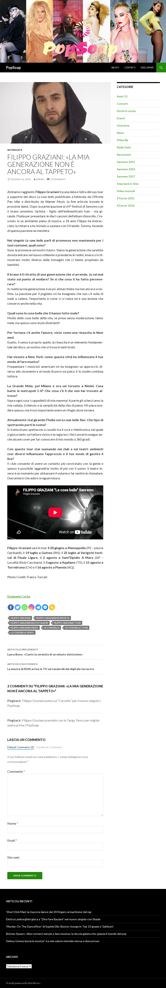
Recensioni (124, 154)
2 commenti (57, 179)
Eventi (121, 118)
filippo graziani (21, 618)
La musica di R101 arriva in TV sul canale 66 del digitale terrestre (50, 667)
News (120, 132)
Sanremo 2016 (126, 169)
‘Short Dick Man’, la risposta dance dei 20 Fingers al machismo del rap (49, 912)
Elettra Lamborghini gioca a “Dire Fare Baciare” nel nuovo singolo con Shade (53, 919)
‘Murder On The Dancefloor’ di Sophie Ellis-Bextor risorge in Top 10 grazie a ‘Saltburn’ (60, 926)
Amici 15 (122, 96)
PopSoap (13, 67)
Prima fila (122, 140)
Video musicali (126, 191)
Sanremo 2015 (126, 162)
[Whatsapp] (24, 607)
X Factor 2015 (125, 198)
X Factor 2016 (125, 205)
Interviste (14, 149)
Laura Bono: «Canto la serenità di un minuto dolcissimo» (45, 652)
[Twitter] (18, 607)
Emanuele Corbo (18, 596)
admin (40, 179)
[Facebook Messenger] (45, 607)
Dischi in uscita (126, 111)
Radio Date (124, 147)
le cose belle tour (76, 627)
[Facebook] (11, 607)
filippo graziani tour (67, 622)
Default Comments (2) (20, 747)
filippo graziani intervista (52, 618)
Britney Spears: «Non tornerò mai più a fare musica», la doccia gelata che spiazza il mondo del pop (66, 933)
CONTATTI (130, 67)
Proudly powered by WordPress (23, 983)
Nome (12, 823)
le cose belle (52, 627)
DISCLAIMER (147, 67)
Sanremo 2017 (126, 176)
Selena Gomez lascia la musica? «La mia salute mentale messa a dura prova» (53, 941)
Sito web (13, 857)
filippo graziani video (24, 627)
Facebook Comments (50, 747)
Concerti (122, 103)
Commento (16, 771)
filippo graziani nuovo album (29, 622)
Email (12, 840)
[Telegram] (38, 607)
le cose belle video (22, 632)
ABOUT (115, 67)
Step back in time (127, 183)
